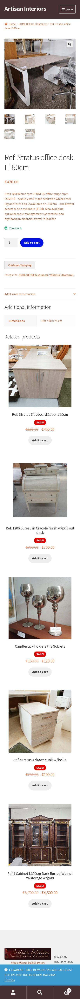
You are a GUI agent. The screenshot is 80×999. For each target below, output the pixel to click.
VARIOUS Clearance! (61, 275)
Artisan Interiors (25, 9)
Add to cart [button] (40, 440)
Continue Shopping (19, 265)
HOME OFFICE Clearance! (33, 24)
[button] (70, 44)
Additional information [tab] (19, 294)
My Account (13, 992)
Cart (61, 989)
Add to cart (32, 242)
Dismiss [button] (9, 980)
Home (12, 24)
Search (40, 992)
